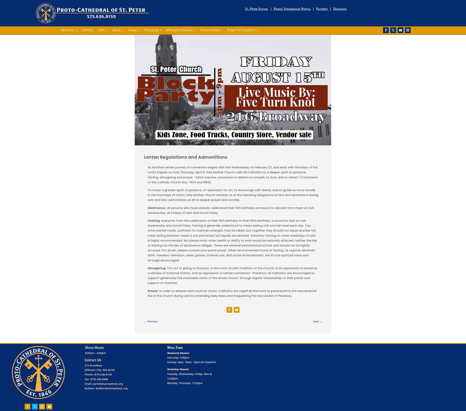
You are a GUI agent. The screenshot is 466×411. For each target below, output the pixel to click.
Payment (322, 9)
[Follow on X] (393, 30)
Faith (101, 30)
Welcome (67, 30)
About (116, 30)
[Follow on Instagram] (408, 30)
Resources (151, 30)
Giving (132, 30)
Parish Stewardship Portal (292, 9)
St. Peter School (256, 9)
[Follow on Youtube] (400, 30)
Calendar (87, 30)
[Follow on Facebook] (386, 30)
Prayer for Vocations (241, 30)
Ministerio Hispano (179, 30)
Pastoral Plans (210, 30)
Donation (340, 9)
